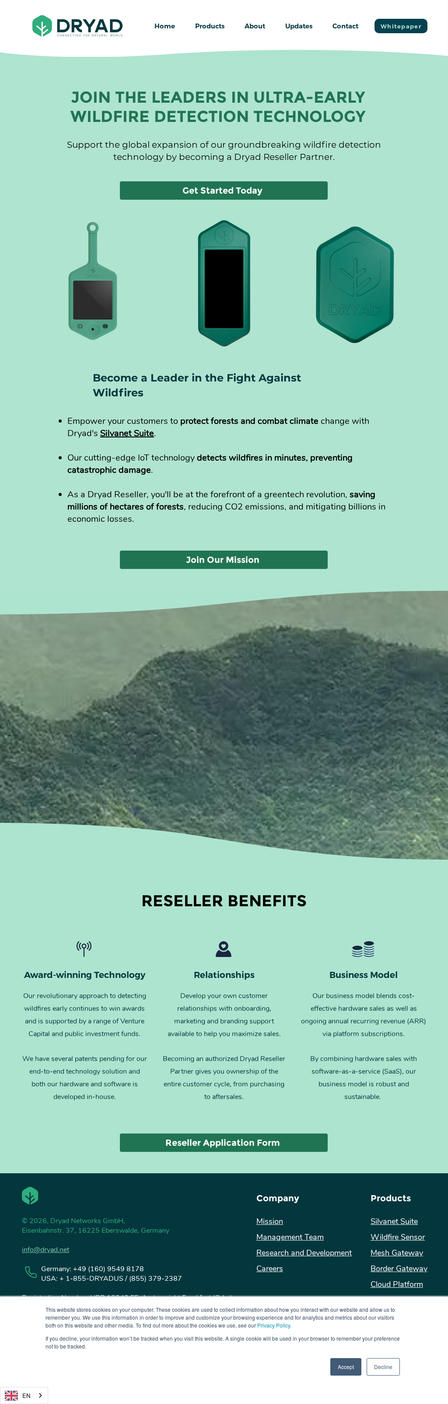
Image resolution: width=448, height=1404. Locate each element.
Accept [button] (346, 1366)
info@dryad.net (45, 1250)
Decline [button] (383, 1366)
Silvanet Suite (127, 433)
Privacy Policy (273, 1325)
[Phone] (30, 1272)
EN (26, 1395)
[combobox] (24, 1395)
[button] (209, 26)
